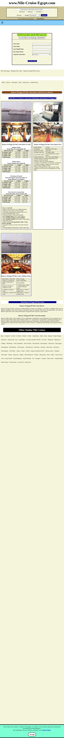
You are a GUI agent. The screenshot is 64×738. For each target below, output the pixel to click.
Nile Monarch (12, 347)
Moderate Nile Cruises (16, 71)
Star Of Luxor (58, 354)
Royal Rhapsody (18, 358)
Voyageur (37, 358)
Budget (27, 15)
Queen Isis (15, 354)
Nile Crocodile (27, 343)
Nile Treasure (13, 362)
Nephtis (3, 343)
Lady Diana (22, 339)
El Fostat (19, 336)
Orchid (28, 351)
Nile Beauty (10, 343)
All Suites (39, 11)
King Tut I (4, 339)
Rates (20, 82)
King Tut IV (28, 362)
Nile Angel (4, 354)
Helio (41, 336)
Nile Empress (44, 343)
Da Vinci (44, 339)
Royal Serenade (27, 358)
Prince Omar (50, 358)
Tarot (2, 358)
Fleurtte (24, 336)
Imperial (50, 336)
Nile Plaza (36, 347)
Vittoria (10, 354)
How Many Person (18, 51)
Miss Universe (5, 362)
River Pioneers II (29, 354)
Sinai (48, 354)
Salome (36, 354)
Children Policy (34, 82)
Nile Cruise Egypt (5, 71)
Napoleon (57, 351)
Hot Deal (22, 11)
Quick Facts (26, 82)
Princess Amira (49, 351)
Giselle (29, 336)
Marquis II (50, 339)
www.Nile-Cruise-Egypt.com (32, 3)
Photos (3, 82)
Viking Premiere (59, 358)
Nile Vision (12, 351)
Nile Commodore (18, 343)
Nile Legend (58, 343)
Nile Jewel (51, 343)
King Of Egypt (57, 336)
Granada (44, 358)
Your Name (16, 43)
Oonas (23, 351)
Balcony (30, 11)
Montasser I (57, 339)
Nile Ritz (43, 347)
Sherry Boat (43, 354)
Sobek (52, 354)
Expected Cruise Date (19, 54)
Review (8, 82)
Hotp (45, 336)
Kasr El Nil (21, 362)
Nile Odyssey (21, 347)
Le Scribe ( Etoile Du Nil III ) (33, 339)
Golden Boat (35, 336)
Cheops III (7, 336)
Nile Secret (49, 347)
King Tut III (11, 339)
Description (14, 82)
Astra (2, 336)
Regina (21, 354)
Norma (18, 351)
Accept (32, 734)
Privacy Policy (46, 730)
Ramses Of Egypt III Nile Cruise (32, 71)
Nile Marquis (4, 347)
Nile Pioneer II (29, 347)
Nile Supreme (4, 351)
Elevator (19, 14)
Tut (33, 358)
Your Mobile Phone (18, 49)
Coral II (13, 336)
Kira (16, 339)
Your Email (16, 46)
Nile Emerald (36, 343)
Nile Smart (56, 347)
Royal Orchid (8, 358)
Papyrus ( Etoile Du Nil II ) (37, 351)
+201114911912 (40, 18)
